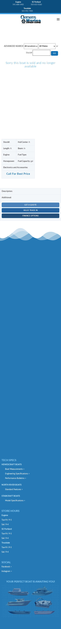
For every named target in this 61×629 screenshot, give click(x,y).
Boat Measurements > (14, 469)
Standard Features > (14, 489)
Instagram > (7, 571)
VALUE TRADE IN (30, 210)
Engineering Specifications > (17, 474)
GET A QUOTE (30, 205)
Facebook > (7, 567)
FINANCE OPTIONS (30, 216)
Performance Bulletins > (15, 478)
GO (54, 53)
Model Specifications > (15, 501)
